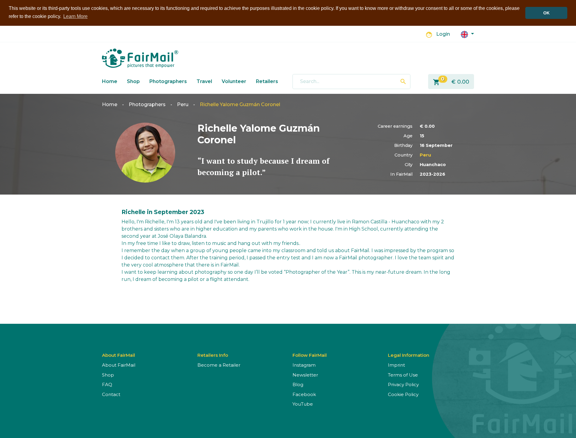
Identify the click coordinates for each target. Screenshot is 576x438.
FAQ (107, 384)
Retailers (267, 81)
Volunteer (234, 81)
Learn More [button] (75, 16)
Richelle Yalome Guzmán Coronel (240, 104)
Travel (204, 81)
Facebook (304, 394)
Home (109, 81)
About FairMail (118, 365)
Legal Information (408, 355)
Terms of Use (403, 375)
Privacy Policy (403, 384)
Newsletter (305, 375)
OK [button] (546, 12)
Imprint (396, 365)
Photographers (168, 81)
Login (443, 34)
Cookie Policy (403, 394)
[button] (467, 34)
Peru (182, 104)
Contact (111, 394)
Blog (297, 384)
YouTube (302, 404)
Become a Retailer (218, 365)
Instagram (304, 365)
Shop (133, 81)
